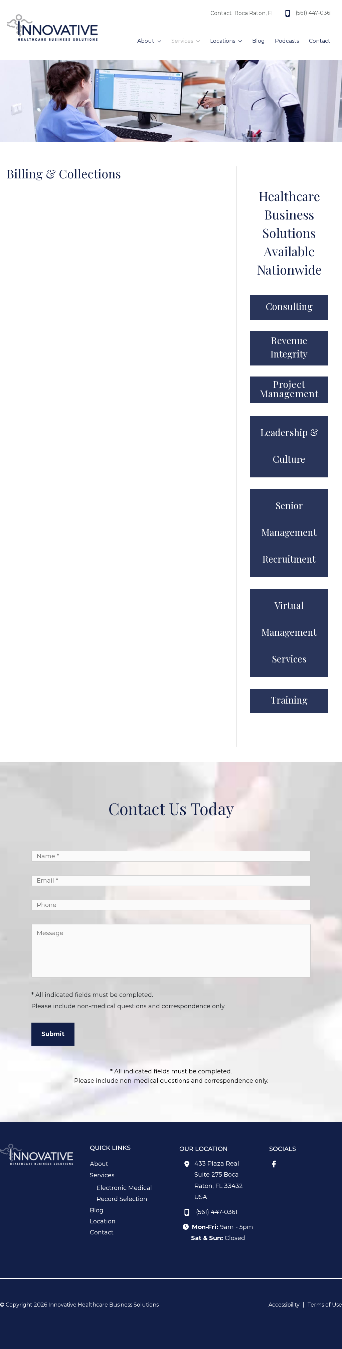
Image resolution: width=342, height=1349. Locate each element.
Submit (52, 1034)
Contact (102, 1232)
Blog (97, 1210)
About (99, 1164)
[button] (157, 41)
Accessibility (284, 1305)
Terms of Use (324, 1305)
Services (102, 1175)
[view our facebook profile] (185, 13)
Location (103, 1221)
